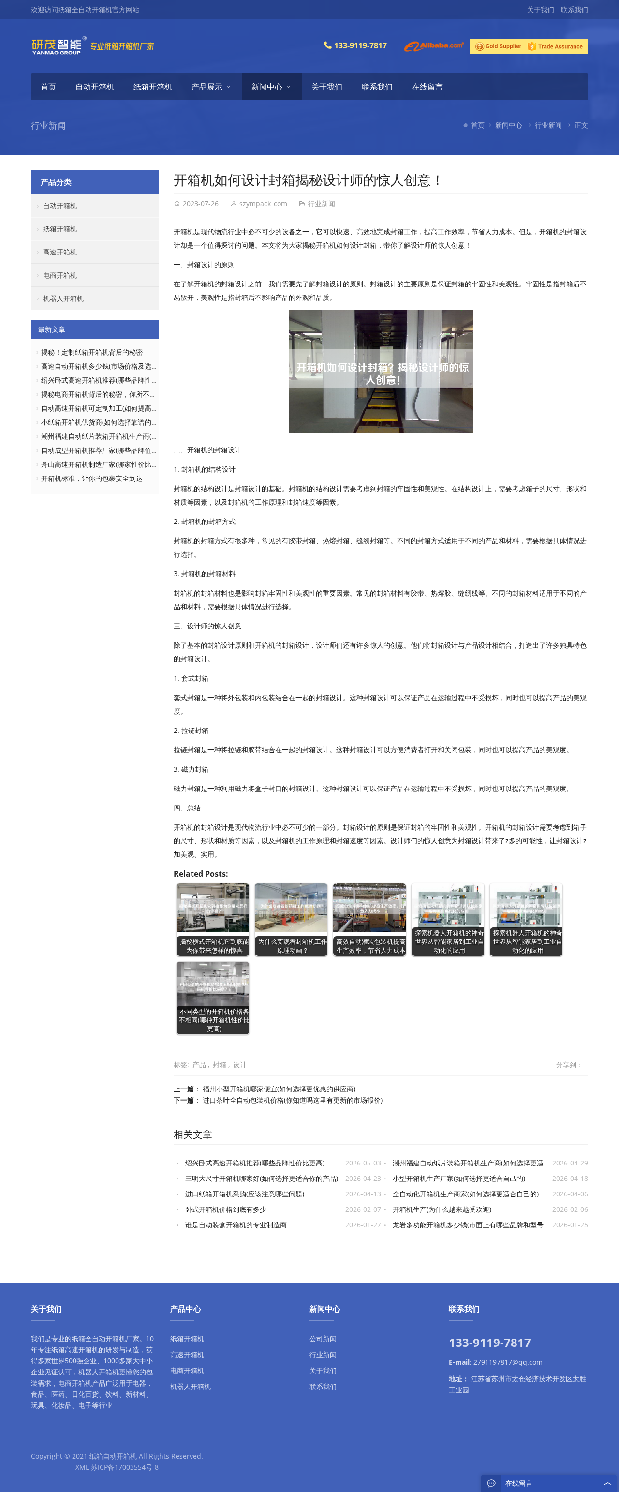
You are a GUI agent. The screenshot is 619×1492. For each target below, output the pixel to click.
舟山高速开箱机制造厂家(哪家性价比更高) (104, 464)
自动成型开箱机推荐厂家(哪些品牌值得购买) (107, 450)
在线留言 (427, 86)
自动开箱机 (94, 86)
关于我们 (540, 9)
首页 (48, 86)
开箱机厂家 (122, 1338)
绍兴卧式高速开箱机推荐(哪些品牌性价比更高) (254, 1162)
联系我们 (574, 9)
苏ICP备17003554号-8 (125, 1467)
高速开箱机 (60, 251)
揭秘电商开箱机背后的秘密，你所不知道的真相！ (115, 394)
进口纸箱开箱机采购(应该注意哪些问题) (244, 1193)
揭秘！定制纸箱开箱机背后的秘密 (92, 352)
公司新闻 (323, 1338)
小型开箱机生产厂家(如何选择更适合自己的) (459, 1178)
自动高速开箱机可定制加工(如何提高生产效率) (110, 408)
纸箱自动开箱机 (113, 1456)
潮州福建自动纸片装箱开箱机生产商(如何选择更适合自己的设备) (138, 436)
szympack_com (263, 203)
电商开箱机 (60, 275)
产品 (199, 1064)
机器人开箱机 (63, 298)
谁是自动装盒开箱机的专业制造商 (236, 1224)
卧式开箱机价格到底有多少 (225, 1209)
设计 (240, 1064)
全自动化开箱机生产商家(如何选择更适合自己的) (466, 1193)
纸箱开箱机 (152, 86)
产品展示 (207, 86)
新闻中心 (266, 86)
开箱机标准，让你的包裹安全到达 (92, 478)
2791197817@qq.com (508, 1362)
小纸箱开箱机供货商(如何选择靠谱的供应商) (107, 422)
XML (82, 1467)
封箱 (219, 1064)
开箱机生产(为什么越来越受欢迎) (442, 1209)
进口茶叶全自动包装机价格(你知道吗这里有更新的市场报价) (293, 1099)
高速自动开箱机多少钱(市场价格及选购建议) (107, 366)
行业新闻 (548, 125)
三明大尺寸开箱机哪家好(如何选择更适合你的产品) (261, 1178)
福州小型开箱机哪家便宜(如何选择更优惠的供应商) (279, 1088)
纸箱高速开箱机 (75, 1349)
